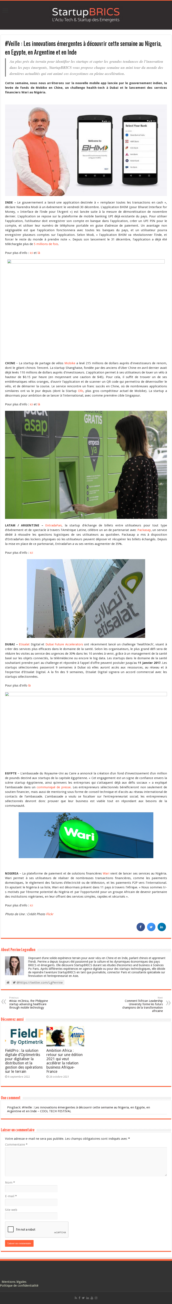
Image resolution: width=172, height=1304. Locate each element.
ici (31, 253)
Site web (11, 1210)
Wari (106, 873)
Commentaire (16, 1144)
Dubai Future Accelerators (64, 644)
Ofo (80, 391)
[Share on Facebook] (141, 930)
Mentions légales (14, 1282)
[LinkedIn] (87, 1297)
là (39, 253)
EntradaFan (53, 525)
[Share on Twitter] (151, 930)
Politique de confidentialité (19, 1285)
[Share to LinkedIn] (162, 930)
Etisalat (24, 644)
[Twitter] (83, 1297)
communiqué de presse (54, 787)
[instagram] (96, 1297)
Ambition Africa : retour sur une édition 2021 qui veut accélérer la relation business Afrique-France (64, 1061)
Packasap (144, 530)
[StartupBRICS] (86, 14)
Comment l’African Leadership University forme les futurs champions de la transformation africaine (142, 1004)
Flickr (49, 914)
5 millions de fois (46, 244)
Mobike (69, 363)
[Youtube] (92, 1297)
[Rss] (75, 1297)
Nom (10, 1182)
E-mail (11, 1196)
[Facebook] (79, 1297)
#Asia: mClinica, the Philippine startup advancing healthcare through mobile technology (28, 1002)
